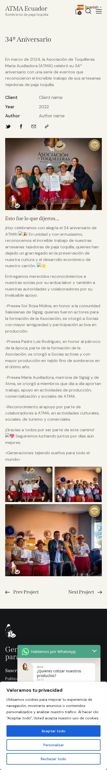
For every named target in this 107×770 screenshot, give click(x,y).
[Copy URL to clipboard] (47, 126)
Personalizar (53, 745)
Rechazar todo (53, 759)
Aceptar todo (53, 731)
